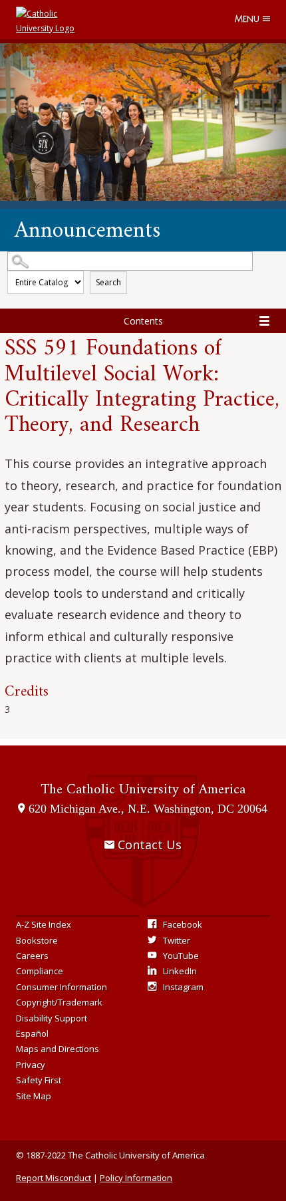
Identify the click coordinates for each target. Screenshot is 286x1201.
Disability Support (51, 1018)
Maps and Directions (57, 1049)
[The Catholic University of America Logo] (46, 19)
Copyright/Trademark (59, 1002)
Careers (32, 956)
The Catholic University (143, 789)
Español (32, 1033)
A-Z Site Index (43, 924)
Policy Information (136, 1178)
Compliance (39, 971)
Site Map (33, 1096)
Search (108, 282)
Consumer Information (61, 987)
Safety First (38, 1080)
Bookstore (37, 940)
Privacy (30, 1065)
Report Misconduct (53, 1178)
